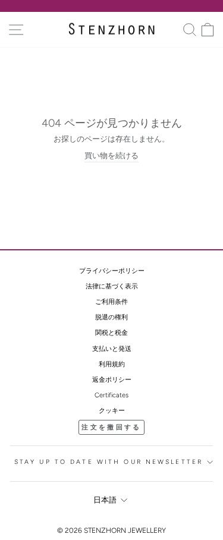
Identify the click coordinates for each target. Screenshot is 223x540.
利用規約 (112, 364)
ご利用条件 (111, 302)
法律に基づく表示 (112, 286)
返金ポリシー (111, 380)
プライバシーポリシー (112, 271)
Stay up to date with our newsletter (108, 462)
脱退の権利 (111, 317)
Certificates (111, 395)
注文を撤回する (111, 427)
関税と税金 (111, 333)
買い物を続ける (111, 155)
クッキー (112, 411)
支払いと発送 (111, 349)
